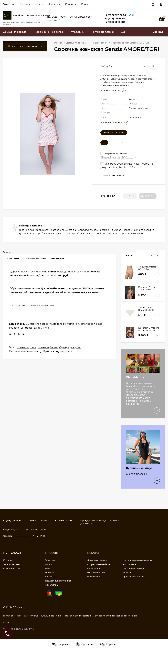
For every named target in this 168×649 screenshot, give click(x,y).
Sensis (7, 252)
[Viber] (133, 15)
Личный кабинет (11, 564)
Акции (24, 4)
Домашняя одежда (97, 560)
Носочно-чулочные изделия (137, 560)
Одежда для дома (70, 347)
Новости (53, 4)
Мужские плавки (96, 572)
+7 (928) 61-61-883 (115, 22)
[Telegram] (130, 15)
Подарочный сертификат (58, 581)
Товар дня (9, 4)
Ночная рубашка (48, 347)
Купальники (93, 568)
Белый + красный (114, 133)
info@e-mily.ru (10, 529)
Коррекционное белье (98, 564)
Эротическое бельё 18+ (134, 576)
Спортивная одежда (133, 568)
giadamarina (51, 585)
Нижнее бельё (94, 576)
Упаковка (128, 572)
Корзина (7, 560)
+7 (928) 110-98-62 (115, 18)
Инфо (37, 4)
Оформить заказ (11, 568)
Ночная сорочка (26, 347)
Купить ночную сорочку (57, 351)
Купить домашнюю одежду (25, 351)
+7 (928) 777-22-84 (115, 15)
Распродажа (129, 564)
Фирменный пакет (115, 153)
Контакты (70, 4)
